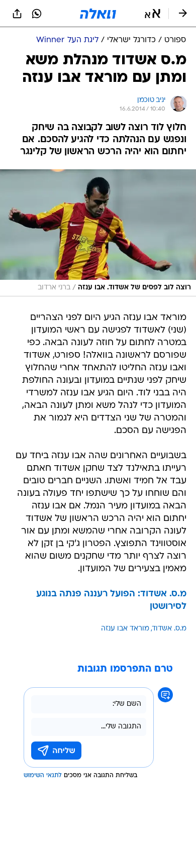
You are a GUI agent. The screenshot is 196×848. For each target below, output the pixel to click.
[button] (152, 13)
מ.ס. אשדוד (169, 628)
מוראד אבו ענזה (125, 628)
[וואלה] (98, 14)
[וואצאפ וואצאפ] (37, 14)
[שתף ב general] (17, 13)
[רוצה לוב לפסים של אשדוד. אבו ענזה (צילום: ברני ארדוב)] (98, 232)
